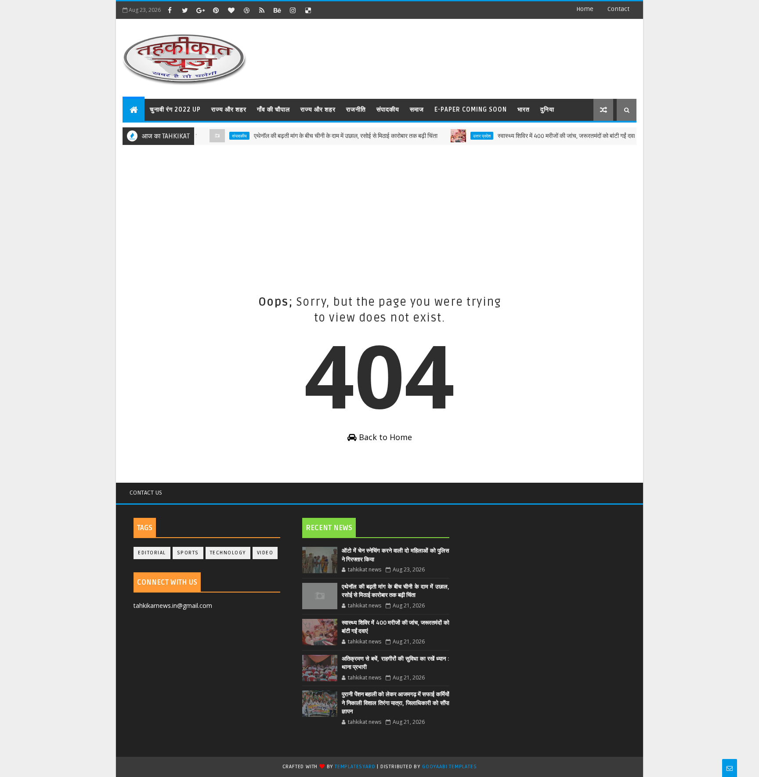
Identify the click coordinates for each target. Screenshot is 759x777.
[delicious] (307, 10)
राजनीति (356, 109)
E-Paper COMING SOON (470, 109)
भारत (523, 109)
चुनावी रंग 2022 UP (175, 109)
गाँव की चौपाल (273, 109)
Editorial (152, 552)
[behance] (277, 10)
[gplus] (200, 10)
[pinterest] (215, 10)
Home (584, 9)
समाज (417, 109)
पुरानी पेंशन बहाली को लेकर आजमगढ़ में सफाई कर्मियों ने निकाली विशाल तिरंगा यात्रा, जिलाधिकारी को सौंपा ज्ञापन (395, 703)
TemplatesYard (355, 766)
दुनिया (547, 109)
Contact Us (146, 492)
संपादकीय (387, 109)
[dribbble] (246, 10)
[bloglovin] (231, 10)
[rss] (261, 10)
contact (618, 9)
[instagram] (292, 10)
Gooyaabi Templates (449, 766)
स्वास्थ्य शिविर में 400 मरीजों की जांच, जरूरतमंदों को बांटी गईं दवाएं (555, 136)
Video (265, 552)
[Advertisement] (379, 215)
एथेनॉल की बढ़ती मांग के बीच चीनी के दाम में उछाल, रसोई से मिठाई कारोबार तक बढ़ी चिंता (333, 136)
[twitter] (185, 10)
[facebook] (169, 10)
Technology (228, 552)
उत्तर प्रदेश (469, 136)
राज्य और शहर (228, 109)
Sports (188, 552)
